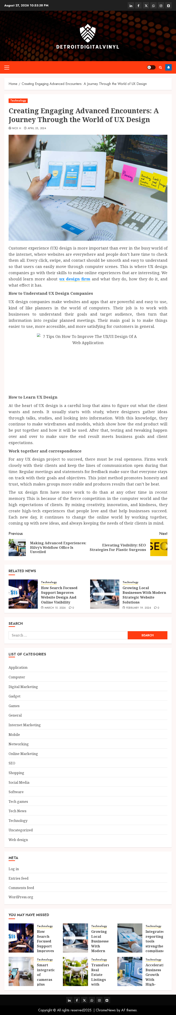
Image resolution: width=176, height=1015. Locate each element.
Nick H (16, 128)
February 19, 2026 (138, 608)
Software (16, 792)
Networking (19, 744)
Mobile (14, 734)
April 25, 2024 (37, 128)
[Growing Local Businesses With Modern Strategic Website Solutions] (104, 594)
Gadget (14, 696)
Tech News (17, 811)
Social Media (19, 782)
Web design (18, 839)
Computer (17, 677)
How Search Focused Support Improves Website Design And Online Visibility (59, 595)
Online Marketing (23, 753)
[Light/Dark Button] (151, 67)
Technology (18, 101)
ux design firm (74, 278)
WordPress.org (21, 897)
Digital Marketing (23, 686)
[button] (6, 67)
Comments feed (21, 887)
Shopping (16, 772)
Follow (168, 67)
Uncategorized (21, 830)
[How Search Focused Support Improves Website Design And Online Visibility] (23, 594)
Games (14, 705)
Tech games (18, 801)
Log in (14, 869)
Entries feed (19, 878)
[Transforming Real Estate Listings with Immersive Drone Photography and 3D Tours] (75, 971)
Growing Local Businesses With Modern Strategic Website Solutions (144, 595)
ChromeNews (106, 1010)
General (15, 715)
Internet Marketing (25, 725)
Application (18, 667)
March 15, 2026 (55, 608)
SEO (12, 763)
